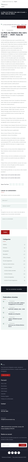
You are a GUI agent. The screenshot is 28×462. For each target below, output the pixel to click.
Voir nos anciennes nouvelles (14, 289)
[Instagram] (12, 452)
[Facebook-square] (9, 452)
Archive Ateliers (8, 267)
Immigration (6, 251)
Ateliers (5, 244)
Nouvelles (5, 254)
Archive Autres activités (10, 270)
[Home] (3, 365)
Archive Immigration (9, 277)
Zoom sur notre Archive (8, 264)
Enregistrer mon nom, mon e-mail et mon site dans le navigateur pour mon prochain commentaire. (13, 213)
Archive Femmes (8, 274)
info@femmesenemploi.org (8, 419)
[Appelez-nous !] (2, 407)
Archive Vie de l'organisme (10, 280)
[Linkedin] (15, 452)
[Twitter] (19, 452)
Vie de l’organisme (7, 261)
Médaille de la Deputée (14, 314)
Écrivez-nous (3, 418)
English (15, 1)
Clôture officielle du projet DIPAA (15, 319)
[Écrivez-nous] (2, 416)
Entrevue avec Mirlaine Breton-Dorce (16, 325)
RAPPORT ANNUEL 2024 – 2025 (16, 309)
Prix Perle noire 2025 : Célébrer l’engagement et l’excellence (16, 303)
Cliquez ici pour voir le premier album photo (10, 175)
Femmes (5, 247)
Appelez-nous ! (4, 409)
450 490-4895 (4, 411)
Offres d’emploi (6, 257)
